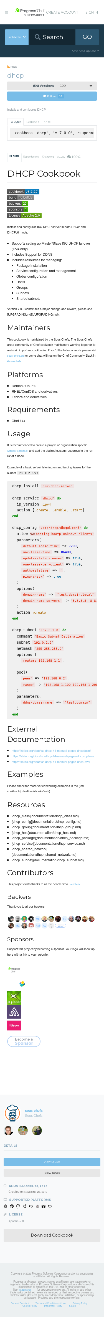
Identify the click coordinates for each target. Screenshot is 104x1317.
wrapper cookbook (17, 451)
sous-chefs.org (15, 355)
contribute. (75, 884)
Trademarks (24, 1289)
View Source (52, 1161)
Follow (54, 96)
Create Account (62, 12)
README (14, 156)
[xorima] (38, 1132)
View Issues (52, 1172)
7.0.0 (49, 86)
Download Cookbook (52, 1235)
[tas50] (24, 1132)
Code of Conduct (20, 1303)
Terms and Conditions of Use (50, 1303)
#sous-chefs (14, 361)
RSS (13, 67)
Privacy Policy (80, 1303)
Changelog (48, 156)
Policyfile (15, 121)
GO (87, 36)
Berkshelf (32, 121)
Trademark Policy (53, 1305)
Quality (68, 156)
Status (72, 1305)
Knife (47, 121)
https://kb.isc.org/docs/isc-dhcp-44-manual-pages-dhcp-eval (51, 761)
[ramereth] (10, 1132)
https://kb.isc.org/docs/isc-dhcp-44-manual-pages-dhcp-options (53, 756)
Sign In (91, 12)
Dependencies (31, 156)
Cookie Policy (29, 1305)
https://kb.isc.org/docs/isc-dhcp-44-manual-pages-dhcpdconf (51, 750)
